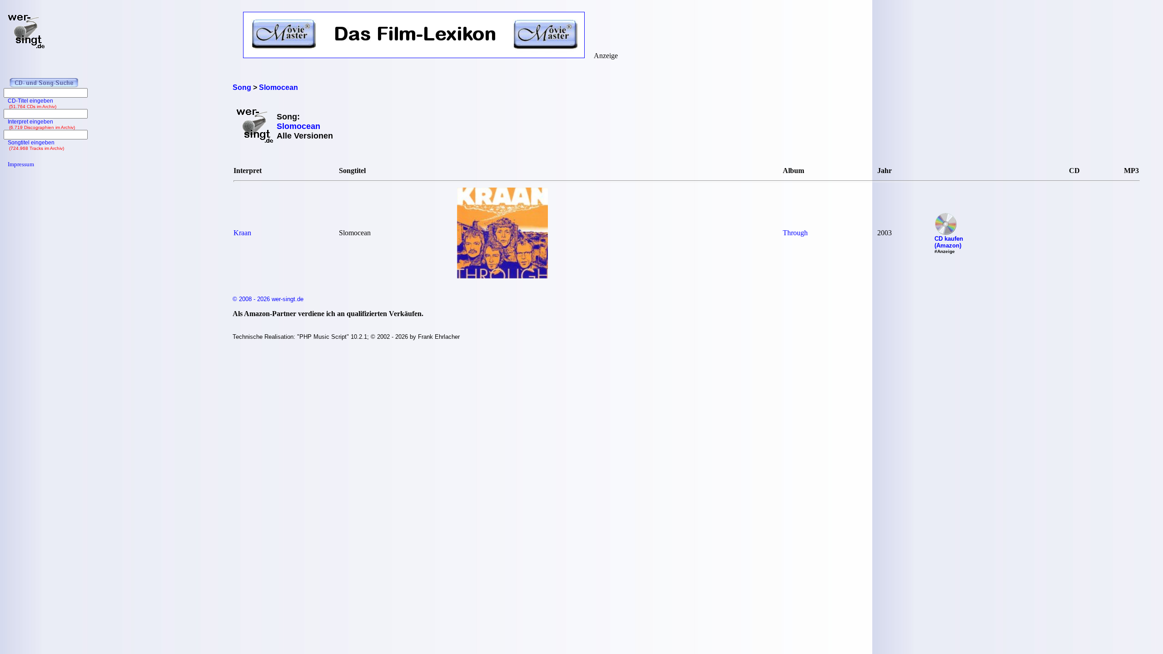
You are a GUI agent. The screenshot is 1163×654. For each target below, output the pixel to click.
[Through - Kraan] (502, 276)
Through (795, 233)
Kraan (242, 233)
